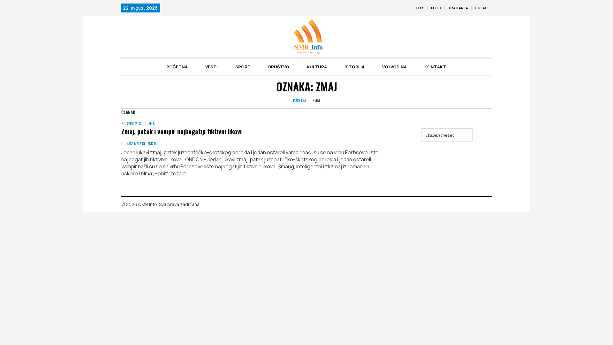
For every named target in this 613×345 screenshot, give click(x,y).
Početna (299, 100)
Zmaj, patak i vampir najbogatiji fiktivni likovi (181, 131)
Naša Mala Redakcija (141, 143)
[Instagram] (487, 205)
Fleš (152, 123)
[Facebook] (477, 205)
